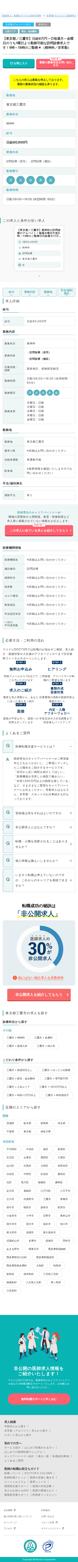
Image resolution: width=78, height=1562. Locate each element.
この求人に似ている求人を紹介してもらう (39, 530)
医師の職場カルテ (43, 1490)
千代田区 (12, 1149)
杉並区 (44, 1173)
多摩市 (32, 1240)
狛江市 (64, 1223)
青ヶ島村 (56, 1282)
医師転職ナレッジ (15, 1477)
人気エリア (10, 31)
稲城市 (49, 1240)
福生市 (47, 1223)
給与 (11, 292)
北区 (9, 1182)
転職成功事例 (61, 1456)
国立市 (30, 1223)
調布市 (44, 1207)
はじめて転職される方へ (39, 1447)
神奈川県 (46, 1131)
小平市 (30, 1215)
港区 (45, 1149)
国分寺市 (12, 1223)
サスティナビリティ (51, 1528)
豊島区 (61, 1173)
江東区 (61, 1157)
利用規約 (45, 1510)
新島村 (10, 1273)
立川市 (10, 1199)
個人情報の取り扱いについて (18, 1516)
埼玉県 (61, 1123)
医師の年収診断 (42, 1486)
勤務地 (48, 292)
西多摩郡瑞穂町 (57, 1248)
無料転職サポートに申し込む (39, 1399)
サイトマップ (10, 1522)
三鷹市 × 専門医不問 (56, 1078)
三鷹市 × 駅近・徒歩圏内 (21, 1078)
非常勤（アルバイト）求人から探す (26, 1430)
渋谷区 (10, 1173)
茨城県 (10, 1123)
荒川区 (25, 1182)
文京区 (10, 1157)
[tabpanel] (39, 248)
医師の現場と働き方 (42, 1477)
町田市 (61, 1207)
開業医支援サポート (16, 1486)
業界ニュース (38, 1482)
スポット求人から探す (18, 1435)
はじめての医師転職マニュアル (23, 1452)
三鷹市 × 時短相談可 (57, 1095)
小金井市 (12, 1215)
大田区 (44, 1165)
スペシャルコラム (15, 1482)
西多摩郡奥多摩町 (17, 1265)
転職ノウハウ (12, 1473)
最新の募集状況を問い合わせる (55, 64)
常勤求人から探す (15, 1426)
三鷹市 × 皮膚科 (43, 1037)
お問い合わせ (47, 1516)
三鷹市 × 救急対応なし (19, 1069)
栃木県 (27, 1123)
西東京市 (34, 1248)
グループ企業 (47, 1522)
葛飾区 (27, 1190)
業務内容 (29, 292)
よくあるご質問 (13, 1460)
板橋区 (42, 1182)
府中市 (10, 1207)
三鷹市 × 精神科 (16, 1037)
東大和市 (12, 1232)
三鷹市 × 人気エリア (18, 1086)
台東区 (27, 1157)
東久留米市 (49, 1232)
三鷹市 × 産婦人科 (17, 1045)
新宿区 (61, 1149)
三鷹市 (47, 1199)
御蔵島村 (12, 1282)
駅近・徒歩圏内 (29, 31)
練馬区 (59, 1182)
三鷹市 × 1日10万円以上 (53, 1086)
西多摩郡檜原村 (45, 1257)
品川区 (10, 1165)
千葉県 (10, 1131)
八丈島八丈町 (33, 1282)
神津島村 (29, 1273)
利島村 (57, 1265)
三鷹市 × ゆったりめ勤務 (56, 1069)
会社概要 (8, 1510)
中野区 (27, 1173)
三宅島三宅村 (50, 1273)
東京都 (27, 1131)
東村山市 (65, 1215)
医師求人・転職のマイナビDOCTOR (21, 15)
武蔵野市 (29, 1199)
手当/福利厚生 (67, 292)
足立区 (10, 1190)
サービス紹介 (12, 1447)
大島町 (40, 1265)
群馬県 (44, 1123)
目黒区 (27, 1165)
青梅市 (64, 1199)
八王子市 (65, 1190)
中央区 (30, 1149)
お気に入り (20, 63)
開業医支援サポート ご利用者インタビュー (30, 1495)
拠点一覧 (43, 1456)
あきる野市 (13, 1248)
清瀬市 (30, 1232)
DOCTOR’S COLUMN (38, 1473)
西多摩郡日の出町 (17, 1257)
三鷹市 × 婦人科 (46, 1045)
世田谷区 (63, 1165)
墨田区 (44, 1157)
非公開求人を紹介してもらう (39, 994)
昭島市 (27, 1207)
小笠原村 (12, 1290)
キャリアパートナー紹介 (19, 1456)
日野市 (47, 1215)
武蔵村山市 (13, 1240)
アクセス (8, 1528)
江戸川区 (46, 1190)
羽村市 (66, 1240)
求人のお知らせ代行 (16, 1490)
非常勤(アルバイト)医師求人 (61, 15)
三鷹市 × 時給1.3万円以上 (21, 1095)
